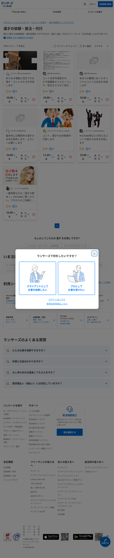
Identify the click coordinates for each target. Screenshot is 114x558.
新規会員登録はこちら (57, 303)
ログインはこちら (57, 299)
